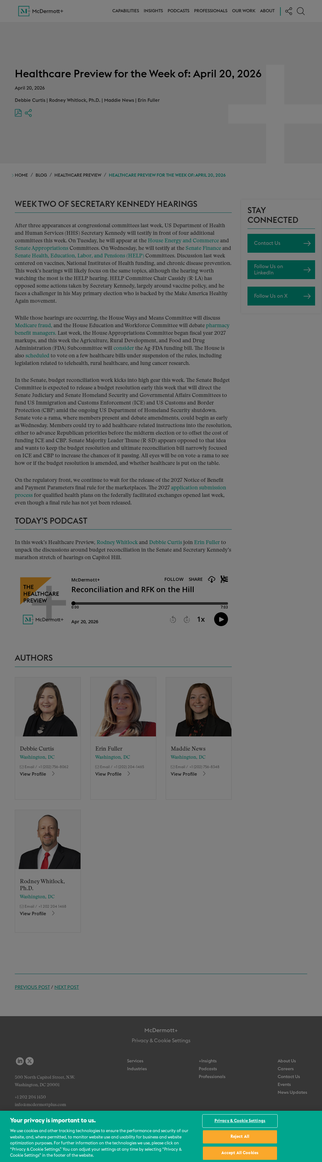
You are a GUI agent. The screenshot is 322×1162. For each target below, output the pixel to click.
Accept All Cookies (239, 1153)
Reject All (239, 1137)
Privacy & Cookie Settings (239, 1121)
